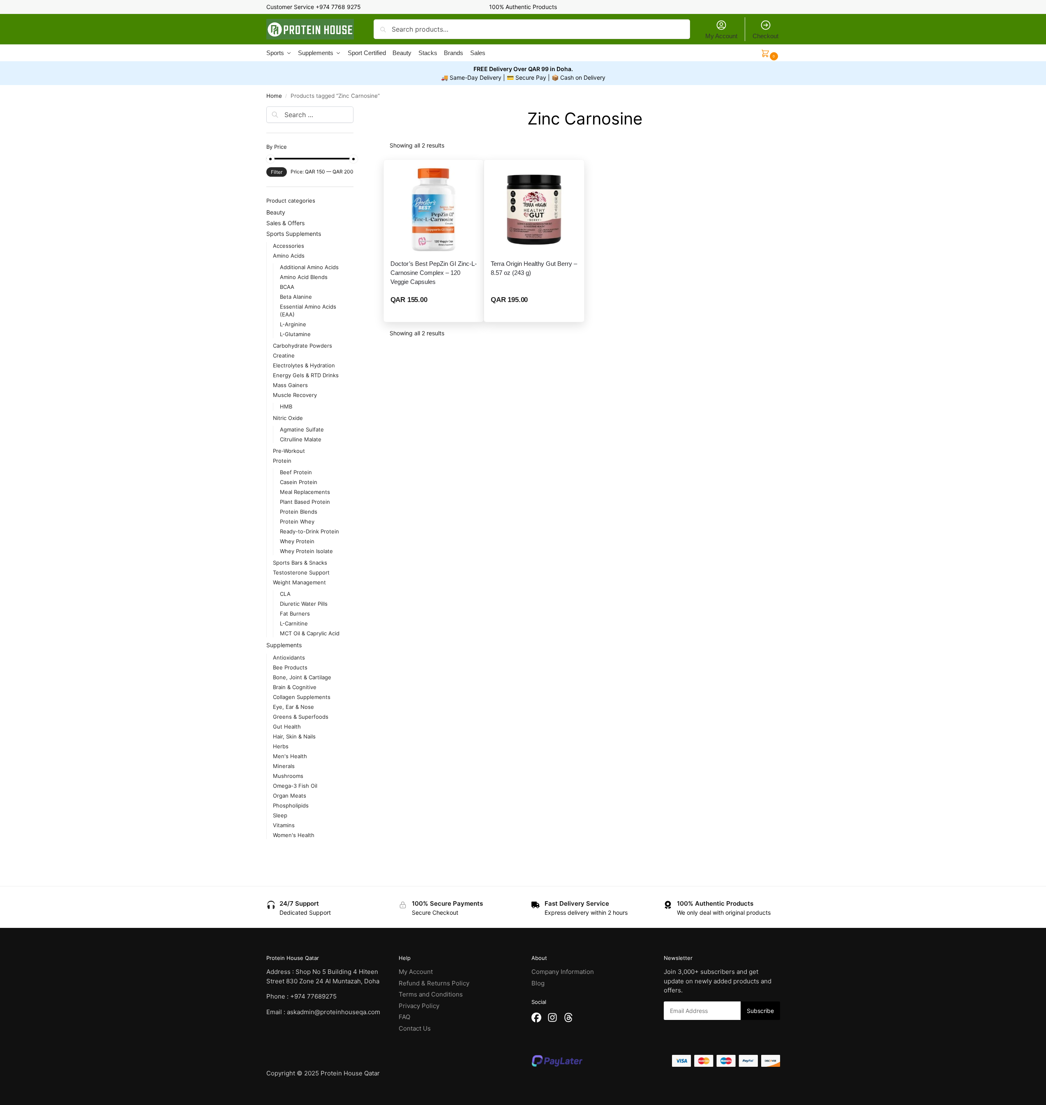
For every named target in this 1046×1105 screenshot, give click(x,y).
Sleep (280, 815)
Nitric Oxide (288, 418)
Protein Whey (297, 521)
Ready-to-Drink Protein (309, 531)
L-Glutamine (295, 334)
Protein (282, 460)
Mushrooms (288, 776)
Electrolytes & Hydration (304, 365)
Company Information (562, 972)
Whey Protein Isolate (306, 551)
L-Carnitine (294, 623)
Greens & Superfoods (300, 716)
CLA (285, 594)
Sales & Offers (285, 222)
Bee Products (290, 667)
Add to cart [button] (433, 313)
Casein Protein (298, 482)
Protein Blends (298, 511)
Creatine (284, 355)
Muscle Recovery (295, 395)
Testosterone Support (301, 572)
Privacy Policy (419, 1006)
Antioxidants (289, 657)
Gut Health (287, 726)
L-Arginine (293, 324)
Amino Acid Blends (304, 277)
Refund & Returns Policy (434, 983)
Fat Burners (295, 613)
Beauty (275, 212)
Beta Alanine (296, 296)
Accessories (288, 245)
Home (274, 95)
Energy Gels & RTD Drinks (306, 375)
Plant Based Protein (305, 501)
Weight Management (299, 582)
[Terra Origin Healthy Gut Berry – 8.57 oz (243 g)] (534, 209)
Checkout (765, 35)
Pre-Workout (289, 451)
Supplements (284, 644)
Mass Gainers (290, 385)
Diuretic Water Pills (304, 603)
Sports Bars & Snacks (300, 562)
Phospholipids (291, 805)
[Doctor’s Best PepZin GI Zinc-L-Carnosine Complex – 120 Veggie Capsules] (433, 209)
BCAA (287, 287)
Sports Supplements (293, 233)
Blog (538, 983)
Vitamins (284, 825)
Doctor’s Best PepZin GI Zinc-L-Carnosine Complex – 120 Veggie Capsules (433, 272)
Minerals (284, 766)
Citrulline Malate (300, 439)
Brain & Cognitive (294, 687)
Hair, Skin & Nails (294, 736)
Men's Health (290, 756)
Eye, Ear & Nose (293, 707)
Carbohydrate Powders (302, 345)
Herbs (281, 746)
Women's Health (293, 835)
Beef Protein (296, 472)
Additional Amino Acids (309, 267)
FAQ (404, 1017)
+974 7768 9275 (338, 6)
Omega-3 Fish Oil (295, 785)
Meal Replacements (305, 492)
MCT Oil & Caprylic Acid (309, 633)
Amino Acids (289, 255)
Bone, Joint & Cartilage (302, 677)
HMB (286, 406)
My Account (721, 35)
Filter (276, 172)
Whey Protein (297, 541)
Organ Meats (289, 795)
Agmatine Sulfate (302, 429)
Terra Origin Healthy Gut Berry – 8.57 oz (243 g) (534, 268)
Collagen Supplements (301, 697)
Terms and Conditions (431, 994)
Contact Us (415, 1028)
